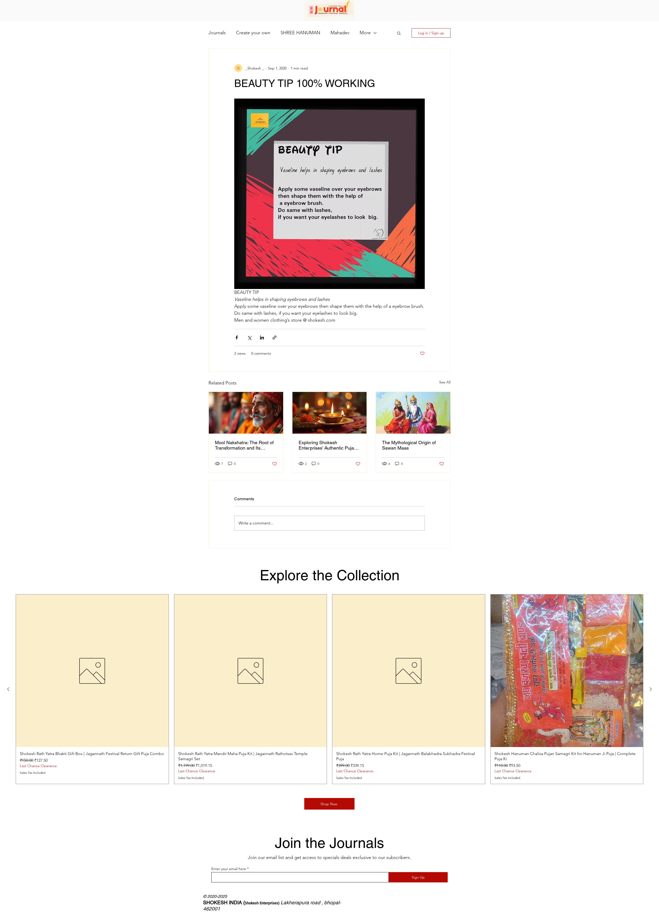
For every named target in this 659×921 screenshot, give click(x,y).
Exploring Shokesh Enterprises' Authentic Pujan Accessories (328, 445)
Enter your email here (228, 869)
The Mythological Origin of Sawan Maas (409, 445)
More (365, 33)
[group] (329, 689)
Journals (217, 33)
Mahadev (340, 33)
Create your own (253, 33)
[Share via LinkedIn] (261, 337)
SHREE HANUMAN (300, 33)
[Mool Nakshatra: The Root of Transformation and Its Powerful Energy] (246, 413)
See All (444, 382)
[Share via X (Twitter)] (249, 337)
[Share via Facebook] (236, 337)
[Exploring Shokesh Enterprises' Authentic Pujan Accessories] (329, 413)
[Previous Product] (8, 689)
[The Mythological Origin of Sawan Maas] (413, 413)
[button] (398, 33)
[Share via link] (274, 337)
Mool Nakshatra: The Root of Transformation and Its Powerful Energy (244, 445)
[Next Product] (651, 689)
